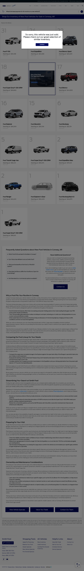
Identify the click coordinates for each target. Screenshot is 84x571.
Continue (42, 44)
